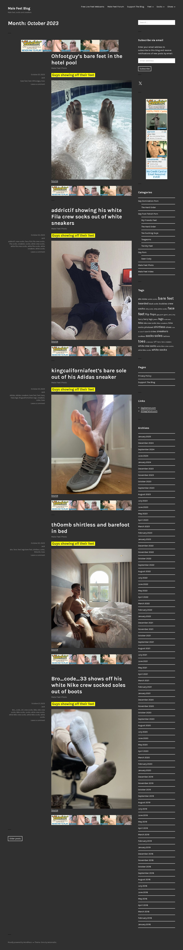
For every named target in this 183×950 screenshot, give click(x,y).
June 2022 (143, 584)
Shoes (170, 6)
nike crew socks (149, 323)
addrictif (11, 241)
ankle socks (152, 299)
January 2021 (144, 693)
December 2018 (145, 854)
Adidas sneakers (22, 395)
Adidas (12, 395)
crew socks (20, 241)
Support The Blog (135, 6)
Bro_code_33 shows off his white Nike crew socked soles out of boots (88, 685)
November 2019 (145, 783)
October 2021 (144, 635)
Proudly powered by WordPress (20, 942)
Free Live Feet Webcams (92, 6)
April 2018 (143, 905)
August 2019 (144, 802)
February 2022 (145, 610)
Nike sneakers (162, 323)
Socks (159, 6)
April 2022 (143, 597)
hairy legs (14, 398)
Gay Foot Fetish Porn (148, 213)
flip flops (150, 314)
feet (29, 81)
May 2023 (142, 513)
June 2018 (143, 892)
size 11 (142, 332)
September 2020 (146, 719)
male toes (167, 319)
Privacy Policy (144, 376)
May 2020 (143, 744)
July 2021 (142, 655)
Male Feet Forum (115, 6)
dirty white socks (160, 309)
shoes (168, 327)
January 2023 (144, 539)
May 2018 (142, 898)
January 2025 (144, 436)
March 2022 (144, 603)
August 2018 (144, 879)
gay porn (160, 315)
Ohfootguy (36, 81)
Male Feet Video (146, 271)
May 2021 (142, 667)
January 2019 (144, 847)
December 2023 (146, 468)
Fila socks (13, 244)
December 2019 (145, 776)
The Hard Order (148, 207)
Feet (149, 6)
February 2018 (145, 918)
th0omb (37, 552)
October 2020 (144, 712)
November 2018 (146, 860)
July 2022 (142, 577)
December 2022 (146, 545)
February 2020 (145, 764)
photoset (148, 327)
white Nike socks (33, 715)
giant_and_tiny (169, 315)
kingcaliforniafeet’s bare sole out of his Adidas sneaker (88, 373)
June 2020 (143, 738)
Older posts (15, 838)
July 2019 (142, 809)
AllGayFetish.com (149, 411)
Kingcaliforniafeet (26, 398)
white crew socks (38, 244)
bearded (143, 303)
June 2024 (143, 456)
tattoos (166, 336)
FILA (30, 241)
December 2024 (146, 443)
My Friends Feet (149, 220)
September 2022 (146, 565)
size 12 (147, 332)
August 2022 (144, 571)
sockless (141, 336)
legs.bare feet (27, 550)
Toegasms (146, 239)
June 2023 (143, 507)
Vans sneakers (166, 342)
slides (153, 331)
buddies (163, 303)
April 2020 (143, 751)
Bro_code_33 (17, 710)
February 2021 (145, 687)
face (27, 241)
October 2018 (144, 866)
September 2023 (146, 488)
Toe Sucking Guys (149, 233)
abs (11, 550)
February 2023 (145, 533)
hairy (43, 395)
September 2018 (146, 873)
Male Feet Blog (19, 8)
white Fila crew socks (19, 246)
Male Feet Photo (59, 68)
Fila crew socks (39, 241)
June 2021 (143, 661)
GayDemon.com (148, 408)
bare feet (24, 81)
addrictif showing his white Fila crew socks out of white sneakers (86, 216)
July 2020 (143, 732)
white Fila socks (34, 246)
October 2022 (144, 558)
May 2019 (142, 821)
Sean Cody (146, 258)
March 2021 (143, 680)
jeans (155, 319)
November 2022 (146, 552)
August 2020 (144, 725)
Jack (43, 78)
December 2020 (146, 699)
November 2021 (145, 629)
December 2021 (145, 622)
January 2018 (144, 924)
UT (155, 341)
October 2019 (144, 789)
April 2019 (143, 828)
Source (54, 181)
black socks (153, 304)
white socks (40, 249)
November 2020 (146, 706)
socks (28, 244)
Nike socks (20, 712)
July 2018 (142, 886)
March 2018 (143, 911)
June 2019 (143, 815)
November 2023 (146, 475)
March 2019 (143, 834)
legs (35, 398)
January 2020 (144, 770)
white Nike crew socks (17, 715)
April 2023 (143, 520)
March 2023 (144, 526)
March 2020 (144, 757)
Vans (159, 342)
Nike (35, 710)
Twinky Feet (147, 246)
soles (38, 400)
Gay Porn (142, 252)
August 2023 (144, 494)
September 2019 (146, 796)
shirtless (36, 550)
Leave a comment (38, 84)
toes (43, 81)
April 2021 (143, 674)
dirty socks (149, 309)
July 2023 (142, 500)
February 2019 (145, 841)
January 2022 (144, 616)
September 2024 (146, 449)
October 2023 (144, 481)
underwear (149, 342)
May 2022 (142, 590)
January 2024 (144, 462)
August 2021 (144, 648)
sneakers (21, 244)
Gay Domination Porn (148, 201)
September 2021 (146, 642)
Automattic (52, 942)
